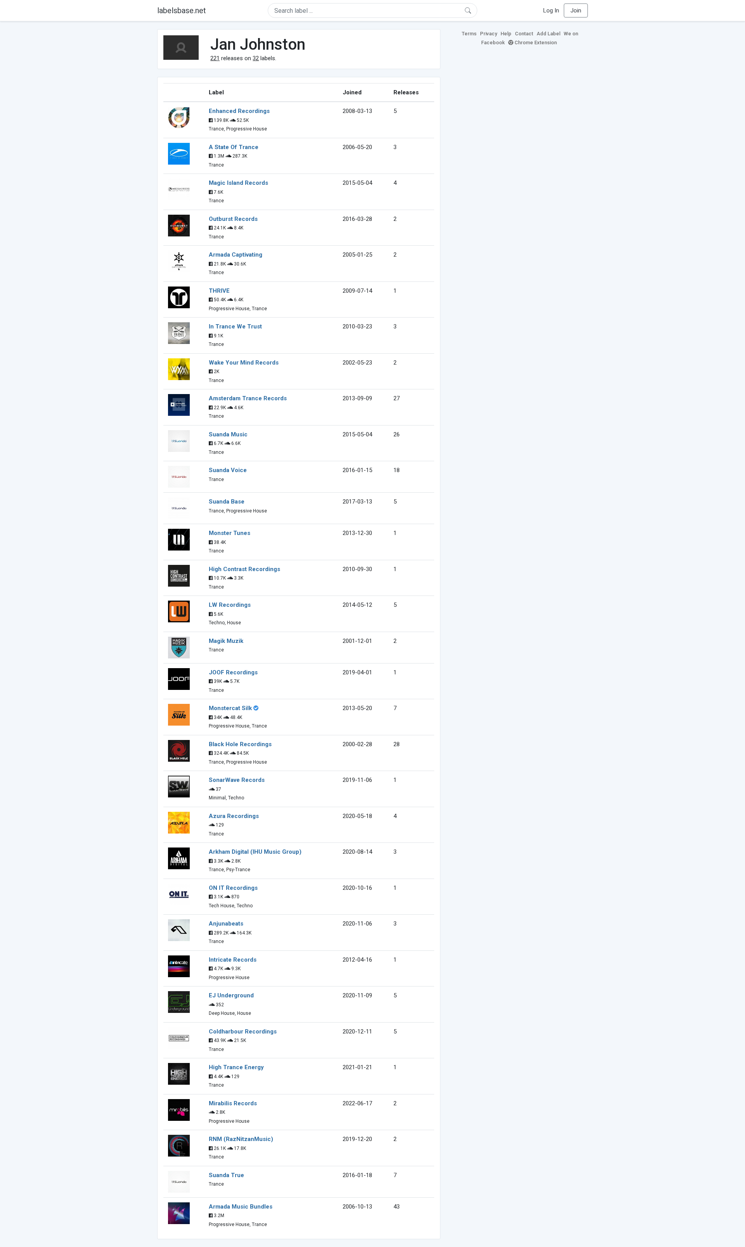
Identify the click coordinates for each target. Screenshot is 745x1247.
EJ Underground (231, 995)
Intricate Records (232, 959)
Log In (551, 10)
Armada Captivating (235, 254)
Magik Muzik (226, 640)
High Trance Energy (236, 1067)
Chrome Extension (535, 42)
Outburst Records (233, 218)
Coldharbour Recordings (243, 1031)
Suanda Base (226, 501)
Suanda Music (228, 434)
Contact (524, 33)
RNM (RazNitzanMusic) (241, 1139)
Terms (469, 33)
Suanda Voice (228, 470)
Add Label (548, 33)
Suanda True (226, 1175)
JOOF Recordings (233, 672)
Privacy (488, 33)
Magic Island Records (238, 182)
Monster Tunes (229, 533)
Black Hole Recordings (240, 744)
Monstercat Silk (230, 708)
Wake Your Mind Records (244, 362)
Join (575, 10)
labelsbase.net (181, 10)
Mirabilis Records (233, 1103)
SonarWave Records (237, 779)
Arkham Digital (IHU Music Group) (255, 851)
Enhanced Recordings (239, 111)
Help (506, 33)
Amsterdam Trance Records (248, 398)
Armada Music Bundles (240, 1206)
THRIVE (219, 290)
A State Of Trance (233, 147)
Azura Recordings (234, 816)
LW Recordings (230, 604)
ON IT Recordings (233, 887)
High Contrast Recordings (244, 569)
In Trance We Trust (235, 326)
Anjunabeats (226, 923)
